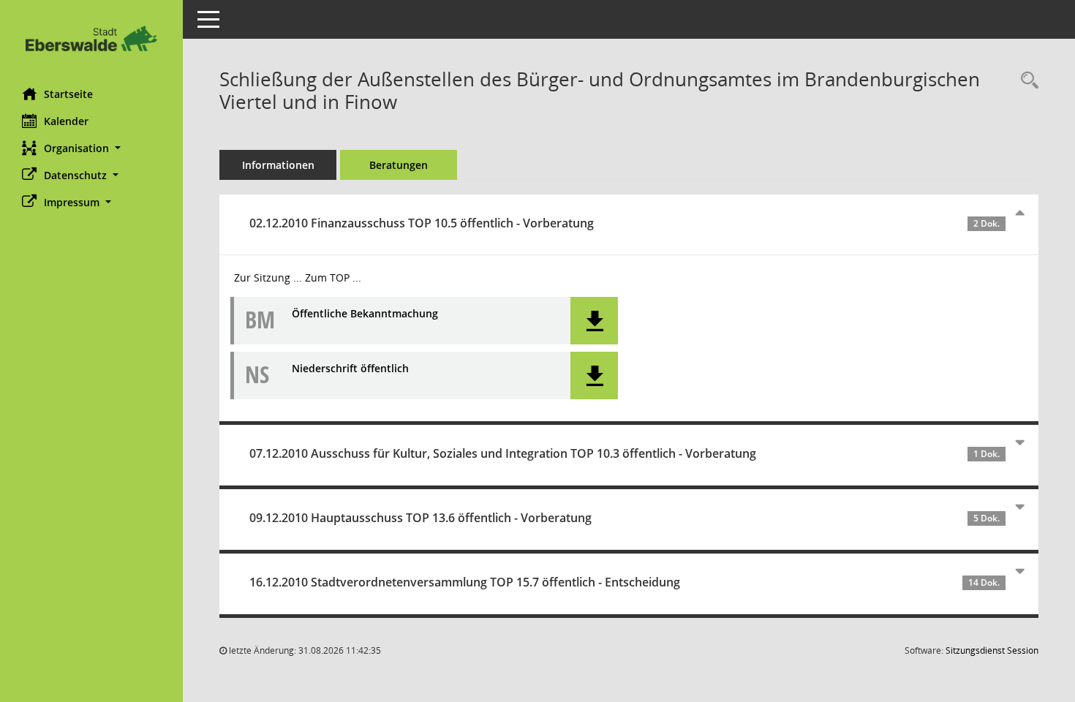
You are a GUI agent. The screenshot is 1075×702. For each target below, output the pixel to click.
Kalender (66, 121)
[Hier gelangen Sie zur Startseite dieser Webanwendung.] (91, 38)
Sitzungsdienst (992, 650)
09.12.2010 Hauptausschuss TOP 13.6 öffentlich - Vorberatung (624, 518)
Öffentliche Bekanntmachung (365, 314)
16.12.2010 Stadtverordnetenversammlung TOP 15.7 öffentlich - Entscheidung (624, 582)
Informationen (278, 165)
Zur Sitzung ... (268, 277)
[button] (91, 148)
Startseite (68, 94)
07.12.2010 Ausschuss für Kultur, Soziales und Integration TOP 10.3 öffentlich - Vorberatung (624, 453)
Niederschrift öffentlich (350, 369)
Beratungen (398, 165)
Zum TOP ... (333, 277)
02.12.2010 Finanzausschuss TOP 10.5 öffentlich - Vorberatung (624, 223)
